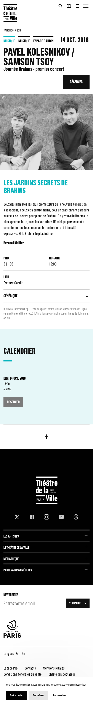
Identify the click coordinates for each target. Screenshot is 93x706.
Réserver (76, 81)
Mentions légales (54, 668)
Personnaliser (59, 695)
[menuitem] (46, 535)
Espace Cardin (43, 41)
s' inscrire (74, 603)
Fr (17, 653)
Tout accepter (16, 695)
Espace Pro (10, 668)
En (23, 653)
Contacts (30, 668)
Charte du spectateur (61, 674)
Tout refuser (38, 695)
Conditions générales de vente (22, 674)
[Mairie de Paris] (12, 636)
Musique (9, 41)
